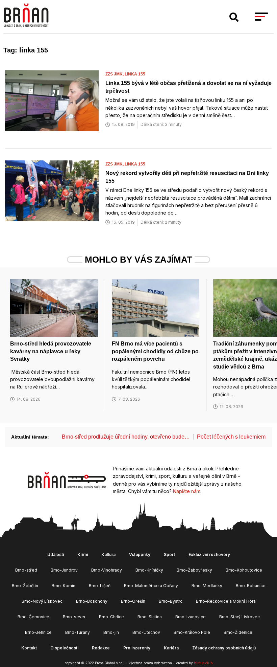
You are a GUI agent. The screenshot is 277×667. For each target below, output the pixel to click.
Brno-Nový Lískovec (42, 601)
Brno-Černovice (33, 616)
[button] (234, 17)
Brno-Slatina (149, 616)
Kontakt (29, 647)
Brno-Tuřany (77, 632)
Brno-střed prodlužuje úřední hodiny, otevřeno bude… (126, 437)
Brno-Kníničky (149, 570)
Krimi (82, 554)
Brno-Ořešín (133, 601)
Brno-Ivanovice (190, 616)
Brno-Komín (63, 585)
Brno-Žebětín (25, 585)
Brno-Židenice (238, 632)
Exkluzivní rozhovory (209, 554)
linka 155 (135, 74)
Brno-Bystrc (170, 601)
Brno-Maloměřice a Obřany (151, 585)
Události (55, 554)
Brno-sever (74, 616)
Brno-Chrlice (111, 616)
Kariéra (171, 647)
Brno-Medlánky (207, 585)
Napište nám (186, 491)
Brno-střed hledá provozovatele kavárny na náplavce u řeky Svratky (50, 351)
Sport (169, 554)
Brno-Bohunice (251, 585)
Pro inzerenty (136, 647)
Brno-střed (26, 570)
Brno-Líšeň (99, 585)
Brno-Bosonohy (91, 601)
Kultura (108, 554)
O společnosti (64, 647)
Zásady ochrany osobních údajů (224, 647)
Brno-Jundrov (64, 570)
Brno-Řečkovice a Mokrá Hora (226, 601)
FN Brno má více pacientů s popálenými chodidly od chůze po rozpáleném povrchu (155, 351)
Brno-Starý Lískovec (239, 616)
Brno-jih (111, 632)
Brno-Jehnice (38, 632)
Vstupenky (139, 554)
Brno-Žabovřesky (194, 570)
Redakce (101, 647)
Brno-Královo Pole (192, 632)
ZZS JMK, (115, 74)
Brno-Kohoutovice (244, 570)
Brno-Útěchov (146, 632)
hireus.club (203, 663)
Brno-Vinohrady (106, 570)
